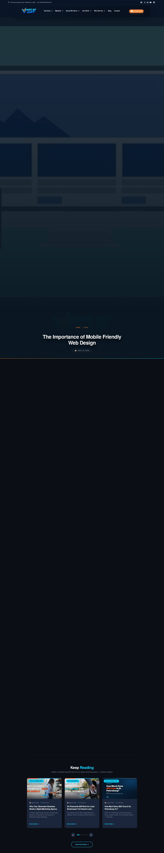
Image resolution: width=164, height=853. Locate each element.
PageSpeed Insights (97, 434)
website (60, 409)
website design (82, 562)
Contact (117, 11)
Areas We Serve (71, 11)
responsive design (62, 430)
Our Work (85, 11)
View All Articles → (82, 844)
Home (78, 327)
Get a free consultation (50, 743)
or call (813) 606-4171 (71, 743)
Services (47, 11)
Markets (58, 11)
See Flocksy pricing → (48, 710)
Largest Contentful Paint (74, 559)
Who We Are (98, 11)
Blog (109, 11)
